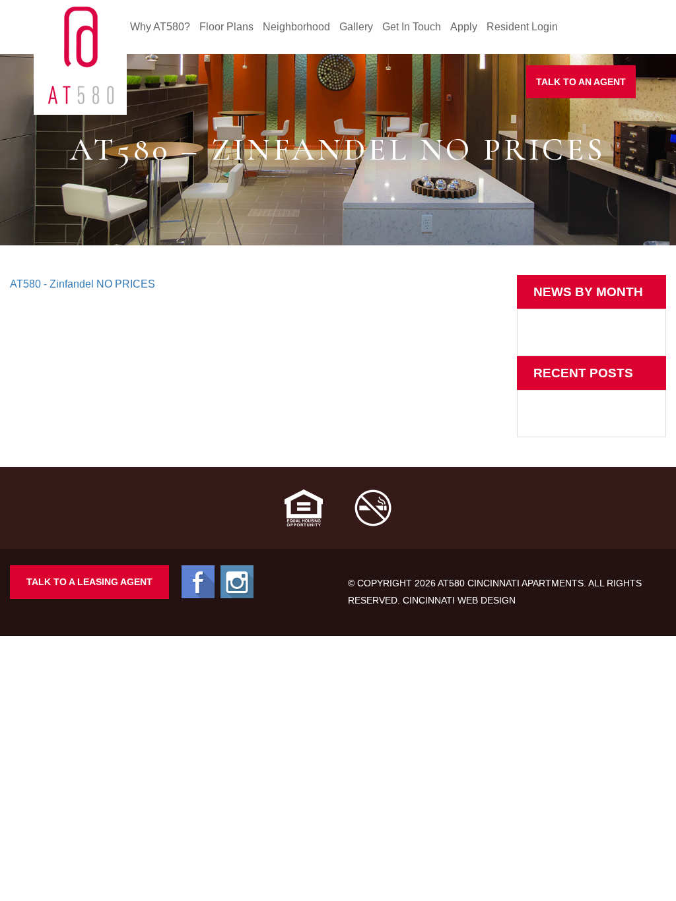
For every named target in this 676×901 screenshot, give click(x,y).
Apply (463, 26)
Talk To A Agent (581, 82)
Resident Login (522, 26)
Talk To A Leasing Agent (89, 581)
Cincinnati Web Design (459, 600)
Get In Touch (411, 26)
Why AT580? (160, 26)
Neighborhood (296, 26)
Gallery (356, 26)
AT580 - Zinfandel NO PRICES (82, 284)
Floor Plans (226, 26)
